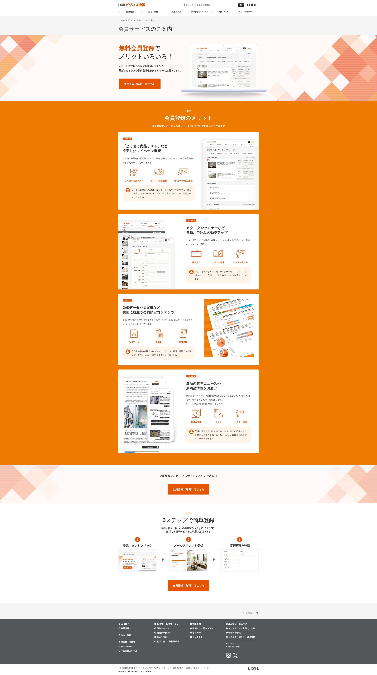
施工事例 (196, 624)
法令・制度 (126, 635)
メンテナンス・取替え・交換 (241, 628)
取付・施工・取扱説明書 (168, 641)
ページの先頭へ (249, 613)
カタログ (125, 624)
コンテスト (197, 637)
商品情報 (125, 628)
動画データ (162, 632)
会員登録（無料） (234, 647)
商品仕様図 (162, 637)
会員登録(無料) (203, 5)
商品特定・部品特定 (237, 624)
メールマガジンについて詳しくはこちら (206, 404)
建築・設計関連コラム (202, 628)
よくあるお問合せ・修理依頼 (241, 637)
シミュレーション (129, 646)
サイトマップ (203, 668)
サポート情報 (234, 632)
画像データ (162, 628)
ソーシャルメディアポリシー (150, 668)
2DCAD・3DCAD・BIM (167, 624)
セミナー (196, 632)
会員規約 (188, 668)
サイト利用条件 (174, 668)
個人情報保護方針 (127, 668)
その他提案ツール (129, 651)
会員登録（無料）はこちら (140, 83)
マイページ (188, 5)
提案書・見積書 (128, 642)
